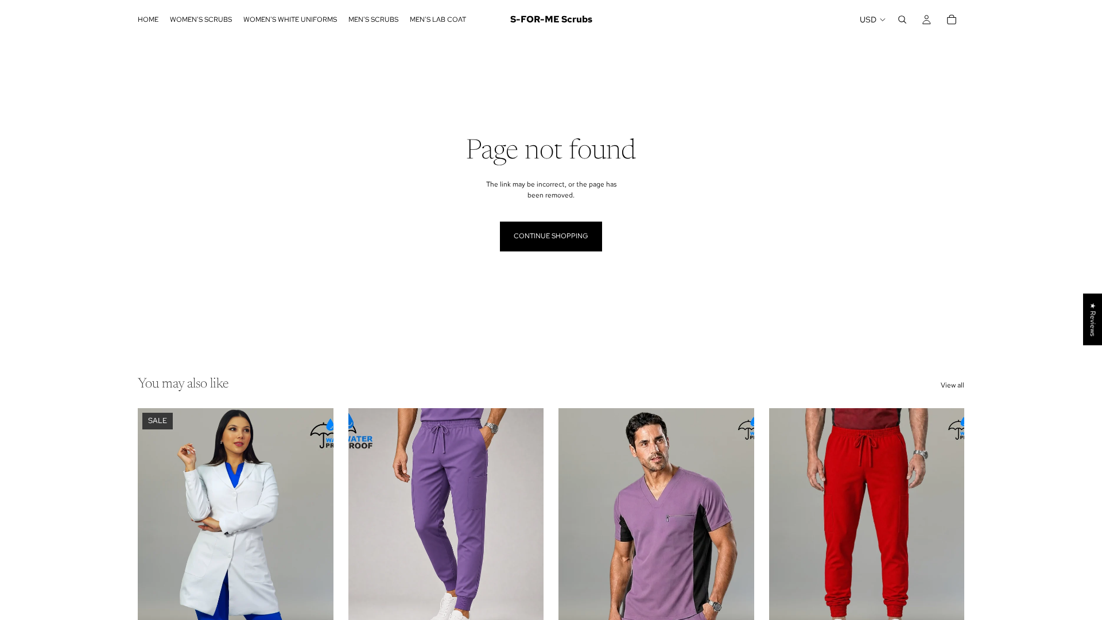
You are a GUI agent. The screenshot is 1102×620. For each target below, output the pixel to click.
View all (952, 385)
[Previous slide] (155, 530)
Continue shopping (551, 236)
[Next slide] (316, 530)
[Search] (902, 19)
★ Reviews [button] (1092, 319)
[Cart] (951, 19)
